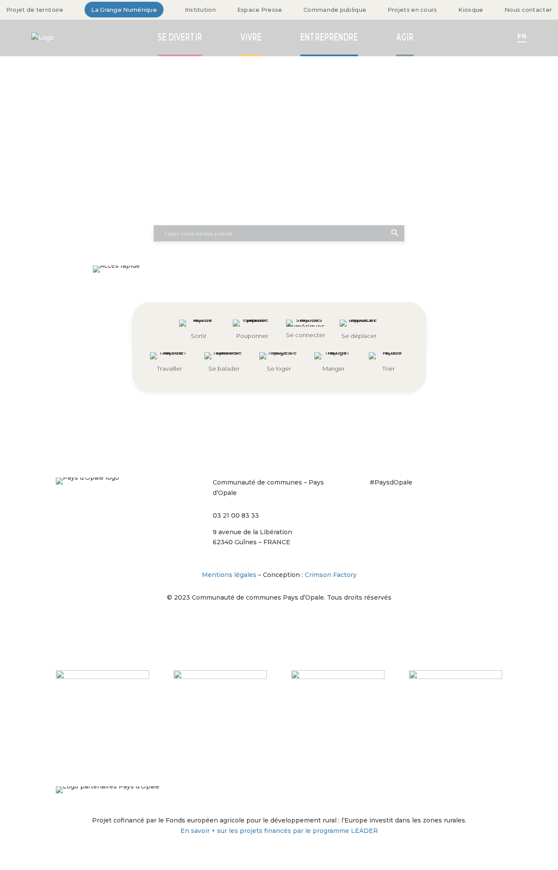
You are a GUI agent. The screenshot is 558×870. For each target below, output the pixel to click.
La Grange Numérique (124, 9)
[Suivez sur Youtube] (446, 507)
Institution (200, 9)
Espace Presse (259, 9)
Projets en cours (412, 9)
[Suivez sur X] (411, 507)
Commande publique (334, 9)
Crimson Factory (331, 575)
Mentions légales (229, 575)
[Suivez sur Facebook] (394, 507)
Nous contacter (528, 9)
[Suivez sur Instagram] (377, 507)
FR (522, 36)
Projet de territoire (35, 9)
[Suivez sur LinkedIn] (429, 507)
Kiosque (470, 9)
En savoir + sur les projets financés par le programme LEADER (279, 831)
